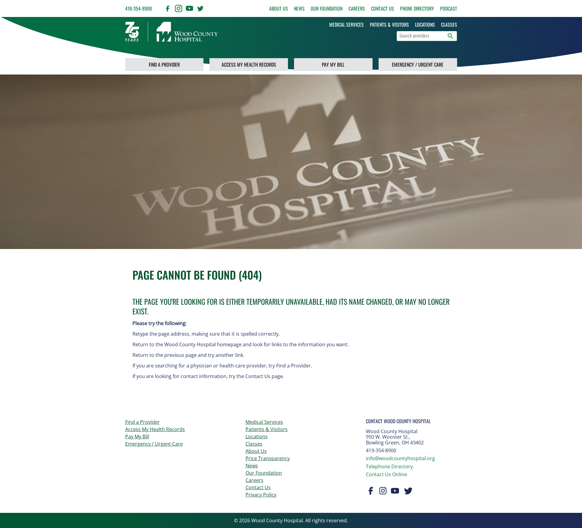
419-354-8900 (138, 8)
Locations (257, 436)
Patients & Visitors (267, 429)
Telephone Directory (389, 466)
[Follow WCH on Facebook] (167, 8)
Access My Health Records (249, 64)
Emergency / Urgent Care (417, 64)
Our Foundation (327, 8)
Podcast (448, 8)
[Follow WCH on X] (200, 8)
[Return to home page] (171, 32)
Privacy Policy (261, 494)
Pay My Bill (333, 64)
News (299, 8)
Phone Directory (417, 8)
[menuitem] (346, 24)
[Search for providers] (450, 36)
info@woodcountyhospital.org (400, 458)
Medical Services (264, 422)
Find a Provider (164, 64)
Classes (254, 443)
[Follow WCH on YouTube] (189, 8)
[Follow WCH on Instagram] (178, 8)
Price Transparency (268, 458)
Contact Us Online (386, 474)
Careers (357, 8)
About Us (278, 8)
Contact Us (382, 8)
